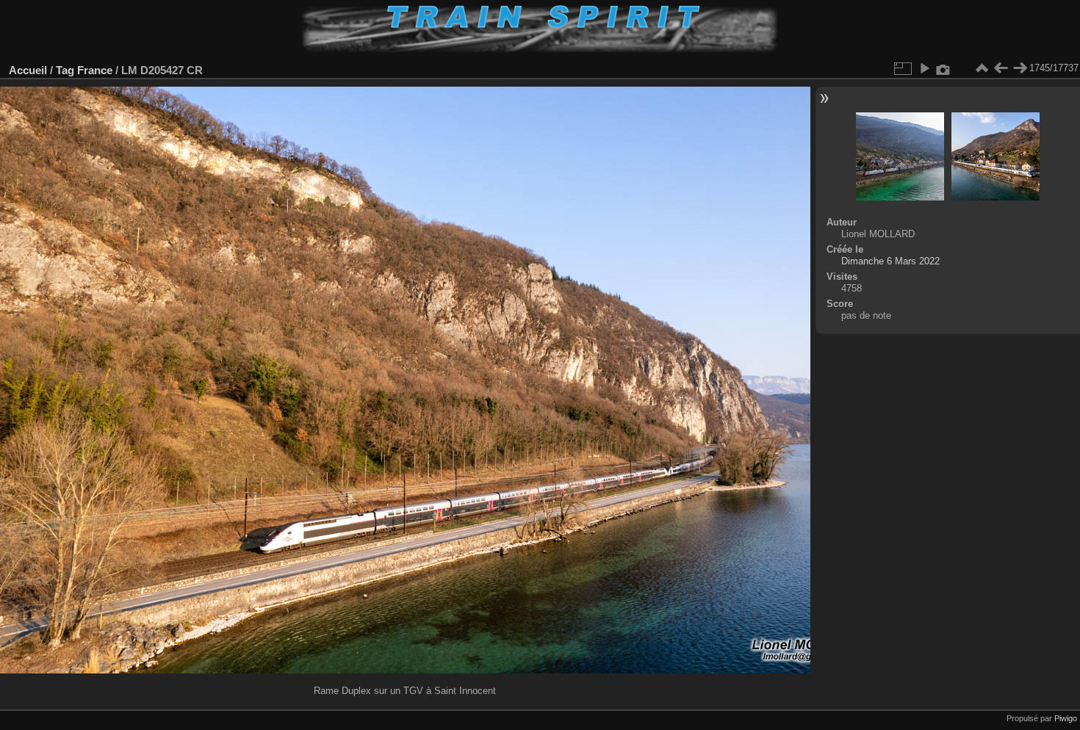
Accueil (28, 70)
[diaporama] (924, 68)
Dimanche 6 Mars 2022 (890, 261)
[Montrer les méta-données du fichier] (943, 68)
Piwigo (1065, 718)
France (94, 70)
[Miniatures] (981, 68)
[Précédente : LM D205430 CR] (1000, 68)
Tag (65, 70)
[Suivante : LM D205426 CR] (1019, 68)
